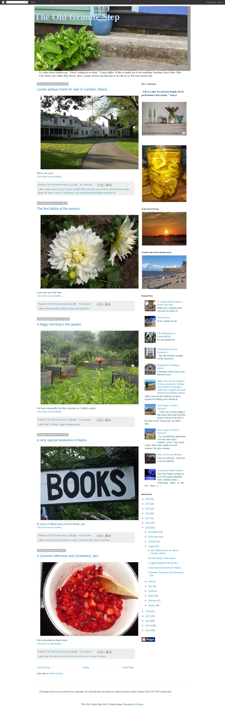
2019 (148, 527)
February (153, 600)
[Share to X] (104, 184)
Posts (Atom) (56, 673)
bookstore (65, 540)
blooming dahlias (52, 308)
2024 (148, 503)
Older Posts (128, 667)
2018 (148, 611)
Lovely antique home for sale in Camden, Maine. (72, 89)
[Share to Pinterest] (110, 184)
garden (71, 308)
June (150, 586)
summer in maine (97, 656)
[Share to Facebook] (107, 184)
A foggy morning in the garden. (59, 324)
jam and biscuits (56, 656)
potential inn (109, 192)
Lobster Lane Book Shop (82, 540)
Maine (40, 192)
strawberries (70, 656)
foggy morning (66, 424)
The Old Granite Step (77, 16)
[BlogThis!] (101, 184)
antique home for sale (54, 189)
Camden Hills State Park (83, 189)
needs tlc (58, 192)
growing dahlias (82, 308)
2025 (148, 499)
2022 (148, 513)
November (153, 536)
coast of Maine (102, 189)
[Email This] (98, 184)
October (152, 541)
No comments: (86, 184)
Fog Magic (53, 424)
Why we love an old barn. (169, 454)
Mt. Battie (49, 192)
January (152, 605)
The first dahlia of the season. (58, 209)
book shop (49, 540)
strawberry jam (82, 656)
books (57, 540)
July (150, 581)
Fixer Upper (124, 189)
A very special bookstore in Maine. (62, 440)
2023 (148, 508)
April (151, 591)
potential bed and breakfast (91, 192)
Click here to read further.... (50, 176)
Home (86, 667)
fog (46, 424)
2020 (148, 523)
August (152, 546)
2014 (148, 630)
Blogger (139, 704)
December (153, 532)
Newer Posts (44, 667)
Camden (68, 189)
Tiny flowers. (163, 317)
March (151, 595)
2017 (148, 616)
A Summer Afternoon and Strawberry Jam (67, 556)
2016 (148, 621)
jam (46, 656)
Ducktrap (114, 189)
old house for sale (71, 192)
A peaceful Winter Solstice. (170, 470)
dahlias (64, 308)
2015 (148, 625)
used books (105, 540)
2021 (148, 518)
